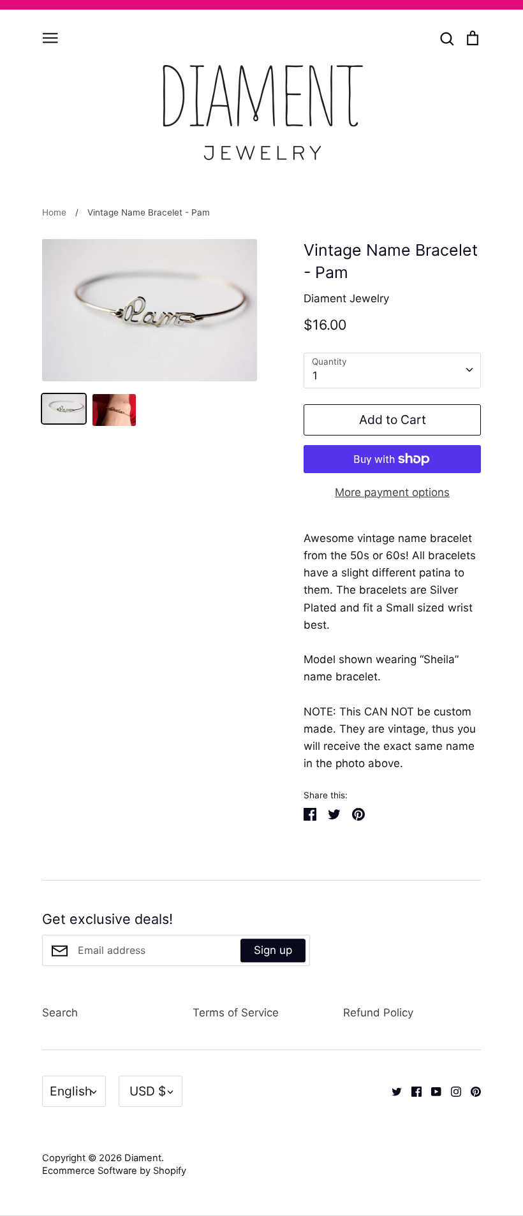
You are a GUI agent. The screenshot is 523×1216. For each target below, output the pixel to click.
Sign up (273, 950)
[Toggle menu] (50, 37)
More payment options (392, 492)
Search (60, 1012)
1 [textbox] (315, 375)
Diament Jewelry (346, 298)
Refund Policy (378, 1012)
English (71, 1091)
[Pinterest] (471, 1091)
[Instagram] (451, 1091)
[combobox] (392, 370)
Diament (142, 1158)
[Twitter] (392, 1091)
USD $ (147, 1091)
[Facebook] (412, 1091)
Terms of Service (236, 1012)
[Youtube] (431, 1091)
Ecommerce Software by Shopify (114, 1170)
